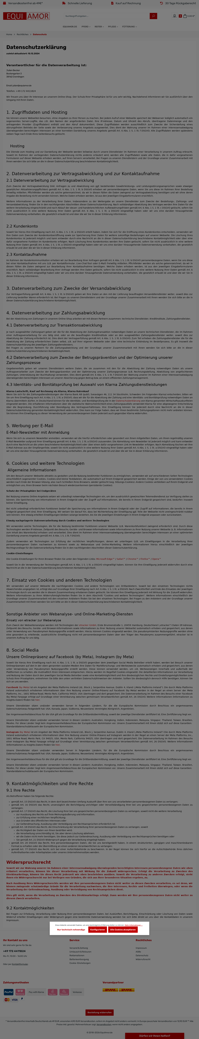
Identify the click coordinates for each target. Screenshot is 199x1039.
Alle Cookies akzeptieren (123, 929)
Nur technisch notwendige (71, 929)
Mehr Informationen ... (134, 925)
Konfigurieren (97, 929)
